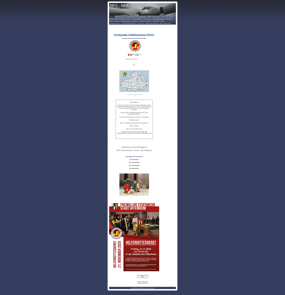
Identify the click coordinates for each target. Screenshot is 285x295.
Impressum (140, 23)
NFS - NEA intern (165, 23)
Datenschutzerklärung (152, 23)
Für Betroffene (114, 19)
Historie (169, 19)
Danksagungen (125, 21)
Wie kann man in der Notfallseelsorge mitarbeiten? (130, 17)
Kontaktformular (115, 23)
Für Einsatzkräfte (137, 19)
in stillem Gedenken (145, 21)
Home (112, 17)
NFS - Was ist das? (167, 17)
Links (162, 21)
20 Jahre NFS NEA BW (128, 23)
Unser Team (147, 19)
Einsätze (117, 21)
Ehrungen (134, 21)
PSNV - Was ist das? (154, 17)
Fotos (111, 21)
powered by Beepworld (142, 283)
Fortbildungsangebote (158, 19)
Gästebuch (156, 21)
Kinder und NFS (125, 19)
